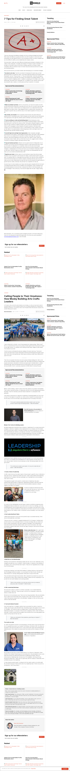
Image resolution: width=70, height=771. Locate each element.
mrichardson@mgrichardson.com (11, 236)
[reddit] (26, 26)
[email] (27, 26)
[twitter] (24, 26)
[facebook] (20, 26)
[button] (5, 3)
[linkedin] (22, 26)
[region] (35, 769)
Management (6, 15)
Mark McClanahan (8, 311)
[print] (43, 26)
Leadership (6, 292)
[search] (7, 3)
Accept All (65, 768)
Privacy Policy (33, 768)
